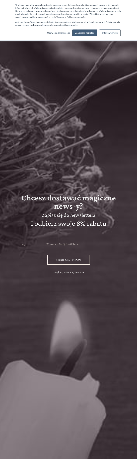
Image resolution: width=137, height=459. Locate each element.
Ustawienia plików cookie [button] (58, 32)
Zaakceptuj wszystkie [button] (84, 32)
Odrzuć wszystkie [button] (110, 32)
